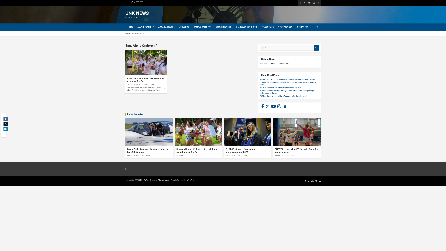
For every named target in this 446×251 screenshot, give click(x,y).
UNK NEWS (137, 13)
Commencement (223, 27)
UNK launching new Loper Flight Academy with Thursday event (283, 96)
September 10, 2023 (134, 84)
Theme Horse (163, 180)
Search (316, 48)
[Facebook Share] (5, 119)
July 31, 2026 (230, 155)
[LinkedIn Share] (5, 129)
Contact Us (302, 27)
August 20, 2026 (133, 155)
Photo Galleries (135, 114)
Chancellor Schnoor (246, 27)
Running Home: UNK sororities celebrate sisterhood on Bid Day (197, 150)
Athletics (184, 27)
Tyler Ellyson (145, 155)
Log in (127, 169)
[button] (4, 133)
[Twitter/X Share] (5, 124)
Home (130, 27)
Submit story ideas (267, 63)
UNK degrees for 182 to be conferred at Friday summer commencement (287, 79)
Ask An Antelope (166, 27)
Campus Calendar (202, 27)
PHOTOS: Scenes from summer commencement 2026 (280, 88)
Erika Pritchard (149, 84)
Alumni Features (146, 27)
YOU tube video (285, 27)
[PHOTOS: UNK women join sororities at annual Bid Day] (146, 62)
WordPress (191, 180)
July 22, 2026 (279, 155)
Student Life (267, 27)
